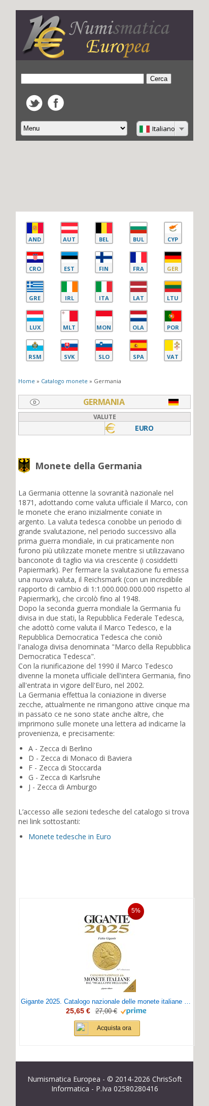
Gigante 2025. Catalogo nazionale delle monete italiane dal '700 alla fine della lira (107, 1001)
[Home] (98, 55)
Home (26, 381)
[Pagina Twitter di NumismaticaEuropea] (34, 108)
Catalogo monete (64, 381)
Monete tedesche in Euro (69, 836)
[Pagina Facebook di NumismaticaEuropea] (56, 108)
